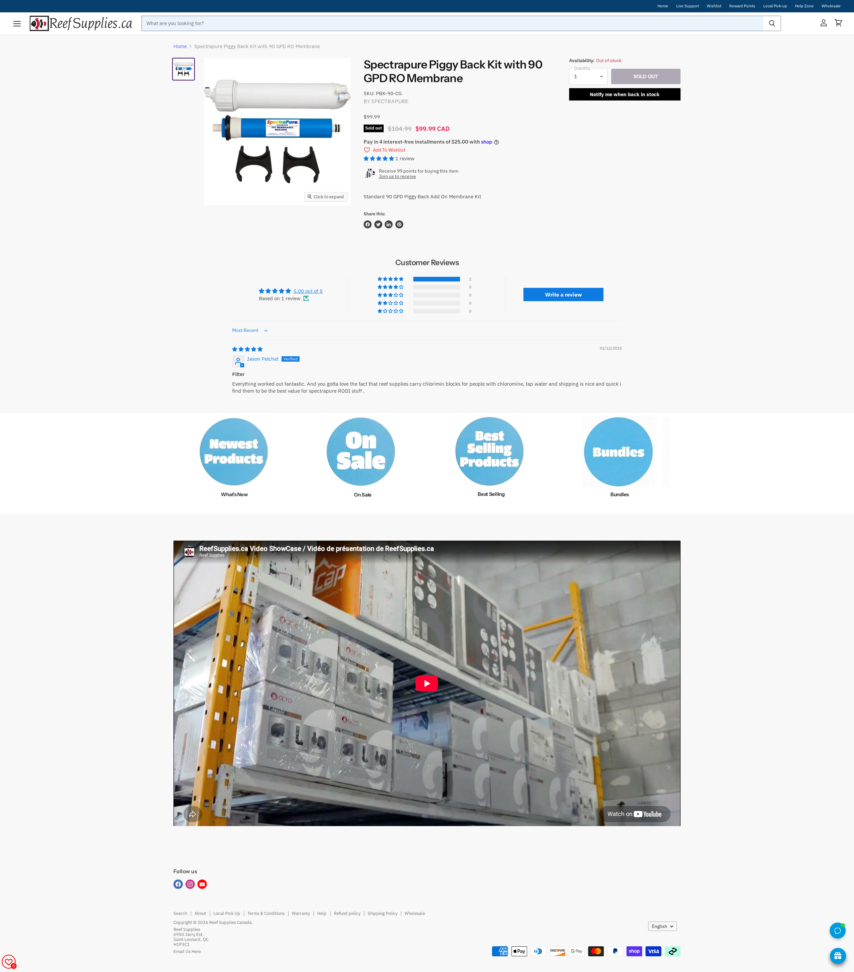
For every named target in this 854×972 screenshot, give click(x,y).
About (200, 913)
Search (180, 913)
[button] (379, 158)
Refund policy (347, 913)
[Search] (772, 23)
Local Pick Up (227, 913)
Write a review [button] (563, 294)
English (659, 926)
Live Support (687, 6)
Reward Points (742, 6)
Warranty (301, 913)
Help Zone (804, 6)
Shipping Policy (382, 913)
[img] (247, 349)
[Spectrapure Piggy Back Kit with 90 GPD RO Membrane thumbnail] (183, 69)
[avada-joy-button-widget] (838, 956)
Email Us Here (187, 951)
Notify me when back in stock (625, 94)
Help (322, 913)
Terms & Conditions (266, 913)
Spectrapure (390, 101)
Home (663, 6)
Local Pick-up (775, 6)
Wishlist (714, 6)
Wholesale (831, 6)
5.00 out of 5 (308, 291)
